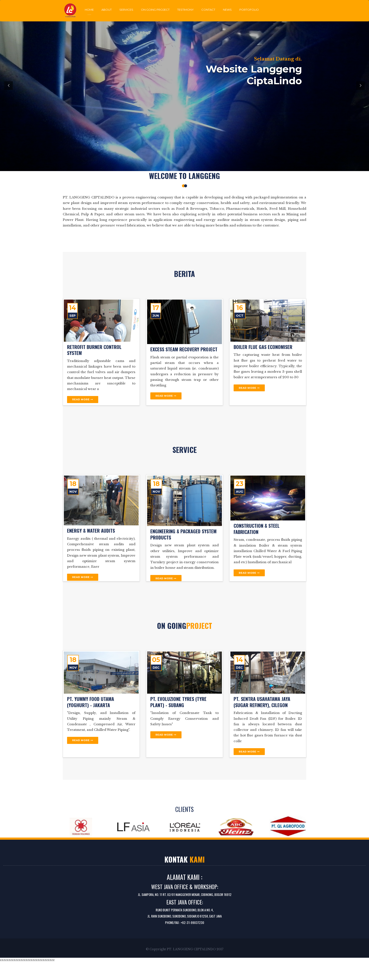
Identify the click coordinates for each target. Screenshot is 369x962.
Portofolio (249, 9)
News (227, 9)
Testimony (185, 9)
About (106, 9)
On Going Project (155, 9)
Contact (208, 9)
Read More (81, 399)
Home (89, 9)
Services (126, 9)
